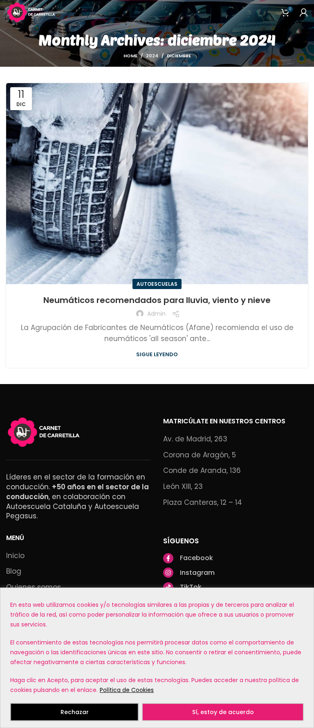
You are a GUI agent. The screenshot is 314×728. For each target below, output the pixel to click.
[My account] (304, 12)
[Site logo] (32, 12)
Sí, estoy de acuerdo (223, 712)
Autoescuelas (157, 283)
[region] (157, 658)
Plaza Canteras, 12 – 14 (202, 502)
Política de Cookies (127, 690)
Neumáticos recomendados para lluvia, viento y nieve (157, 300)
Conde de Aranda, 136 (202, 470)
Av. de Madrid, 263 (195, 439)
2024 (152, 55)
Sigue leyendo (157, 354)
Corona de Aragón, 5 (199, 455)
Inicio (15, 556)
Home (130, 55)
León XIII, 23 (183, 486)
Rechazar (75, 712)
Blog (13, 571)
